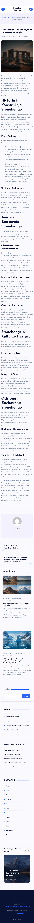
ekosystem (11, 653)
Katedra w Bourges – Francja (13, 758)
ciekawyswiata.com (25, 906)
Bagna (8, 786)
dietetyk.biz (6, 906)
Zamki (8, 835)
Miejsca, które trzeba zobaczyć (15, 730)
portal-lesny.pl (14, 906)
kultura (8, 598)
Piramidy (9, 804)
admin (17, 529)
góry (4, 598)
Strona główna (6, 17)
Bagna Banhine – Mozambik (12, 754)
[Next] (28, 850)
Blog (13, 17)
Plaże (8, 808)
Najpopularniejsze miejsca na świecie (17, 725)
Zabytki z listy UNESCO (13, 716)
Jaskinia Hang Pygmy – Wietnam (14, 767)
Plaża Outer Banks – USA (11, 750)
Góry (7, 790)
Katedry (8, 799)
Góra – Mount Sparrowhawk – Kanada (15, 762)
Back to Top (18, 919)
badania (5, 653)
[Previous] (25, 850)
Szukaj (7, 689)
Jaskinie (8, 795)
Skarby (3, 36)
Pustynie (8, 817)
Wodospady (9, 830)
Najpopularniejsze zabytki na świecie (17, 721)
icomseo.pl (20, 913)
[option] (17, 869)
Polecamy (9, 812)
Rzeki (7, 821)
